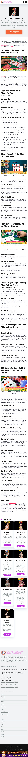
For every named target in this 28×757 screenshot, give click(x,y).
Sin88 (2, 729)
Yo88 (2, 719)
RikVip (2, 704)
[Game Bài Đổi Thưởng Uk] (6, 1)
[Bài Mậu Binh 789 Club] (7, 582)
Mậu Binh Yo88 (21, 589)
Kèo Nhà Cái (4, 714)
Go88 (2, 694)
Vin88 (2, 737)
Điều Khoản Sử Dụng (19, 749)
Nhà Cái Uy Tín (4, 712)
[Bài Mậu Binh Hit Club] (7, 554)
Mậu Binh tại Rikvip (12, 503)
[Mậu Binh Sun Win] (20, 525)
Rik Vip (12, 46)
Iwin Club (3, 707)
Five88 (2, 732)
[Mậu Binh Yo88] (20, 582)
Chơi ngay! (13, 32)
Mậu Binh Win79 (20, 560)
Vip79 (2, 724)
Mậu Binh (3, 76)
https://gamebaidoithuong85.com (9, 682)
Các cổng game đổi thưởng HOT (9, 687)
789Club (3, 702)
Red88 (2, 734)
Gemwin (3, 722)
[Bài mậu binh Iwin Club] (7, 613)
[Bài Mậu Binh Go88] (7, 525)
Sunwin (3, 697)
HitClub (3, 699)
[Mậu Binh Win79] (20, 554)
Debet (2, 727)
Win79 (2, 709)
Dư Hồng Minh (13, 684)
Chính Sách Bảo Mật (9, 749)
